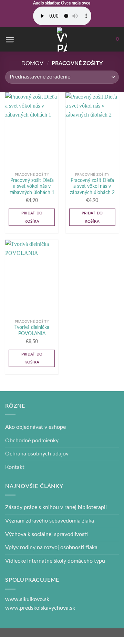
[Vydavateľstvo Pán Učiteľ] (62, 39)
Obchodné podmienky (32, 440)
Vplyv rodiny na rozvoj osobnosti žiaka (51, 547)
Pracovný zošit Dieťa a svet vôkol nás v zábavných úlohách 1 (32, 186)
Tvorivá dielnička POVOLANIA (31, 330)
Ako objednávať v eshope (35, 427)
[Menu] (9, 39)
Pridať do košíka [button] (32, 217)
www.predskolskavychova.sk (40, 608)
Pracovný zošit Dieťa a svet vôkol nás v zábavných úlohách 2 (92, 186)
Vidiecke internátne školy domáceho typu (55, 561)
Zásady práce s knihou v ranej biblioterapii (56, 507)
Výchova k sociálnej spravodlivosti (46, 534)
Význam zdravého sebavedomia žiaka (49, 521)
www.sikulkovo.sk (27, 599)
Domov (32, 63)
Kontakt (14, 467)
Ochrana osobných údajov (37, 453)
